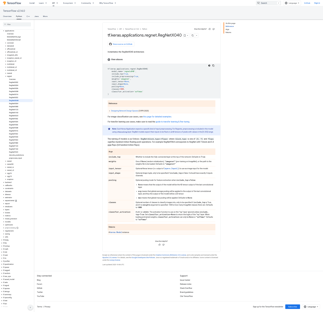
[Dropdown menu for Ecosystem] (76, 3)
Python (19, 16)
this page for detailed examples (157, 116)
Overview (7, 16)
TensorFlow (112, 29)
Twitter (40, 292)
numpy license (115, 260)
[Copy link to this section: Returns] (117, 227)
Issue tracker (185, 280)
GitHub (307, 3)
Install (31, 3)
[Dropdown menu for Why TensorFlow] (116, 3)
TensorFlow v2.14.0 (14, 11)
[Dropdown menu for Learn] (47, 3)
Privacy (47, 307)
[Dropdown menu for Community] (94, 3)
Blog (39, 280)
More (45, 16)
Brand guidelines (186, 292)
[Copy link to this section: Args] (115, 151)
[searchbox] (17, 24)
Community (86, 3)
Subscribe (292, 307)
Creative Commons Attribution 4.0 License (171, 255)
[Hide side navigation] (30, 307)
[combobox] (268, 3)
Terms (39, 307)
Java (36, 16)
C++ (28, 16)
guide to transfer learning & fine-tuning (172, 122)
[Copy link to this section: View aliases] (125, 59)
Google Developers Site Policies (143, 257)
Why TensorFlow (106, 3)
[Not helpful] (213, 29)
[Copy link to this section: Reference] (119, 103)
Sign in (317, 3)
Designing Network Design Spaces (124, 111)
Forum (39, 284)
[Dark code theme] (209, 66)
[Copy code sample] (213, 66)
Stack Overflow (186, 288)
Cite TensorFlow (186, 296)
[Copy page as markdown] (192, 35)
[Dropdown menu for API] (58, 3)
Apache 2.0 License (109, 257)
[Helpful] (210, 29)
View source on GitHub (122, 44)
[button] (16, 30)
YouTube (40, 296)
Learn (41, 3)
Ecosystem (68, 3)
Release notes (185, 284)
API (53, 3)
